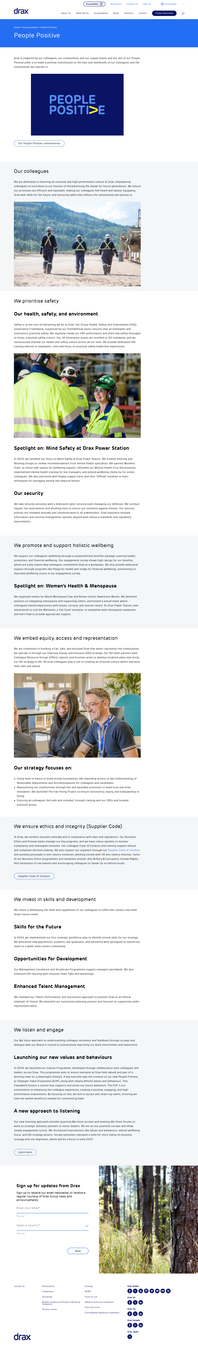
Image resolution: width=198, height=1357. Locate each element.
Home (17, 27)
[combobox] (52, 1228)
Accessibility (48, 1286)
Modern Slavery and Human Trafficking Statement (61, 1303)
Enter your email (28, 1208)
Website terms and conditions (99, 1302)
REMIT (88, 1291)
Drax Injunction (92, 1307)
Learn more (25, 1152)
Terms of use (91, 1297)
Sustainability (30, 27)
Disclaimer (47, 1297)
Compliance (47, 1291)
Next (78, 1251)
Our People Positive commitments (39, 143)
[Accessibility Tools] (94, 3)
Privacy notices (49, 1309)
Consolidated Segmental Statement (102, 1312)
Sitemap (89, 1286)
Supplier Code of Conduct (124, 850)
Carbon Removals (164, 13)
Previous (24, 1257)
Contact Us (19, 1286)
